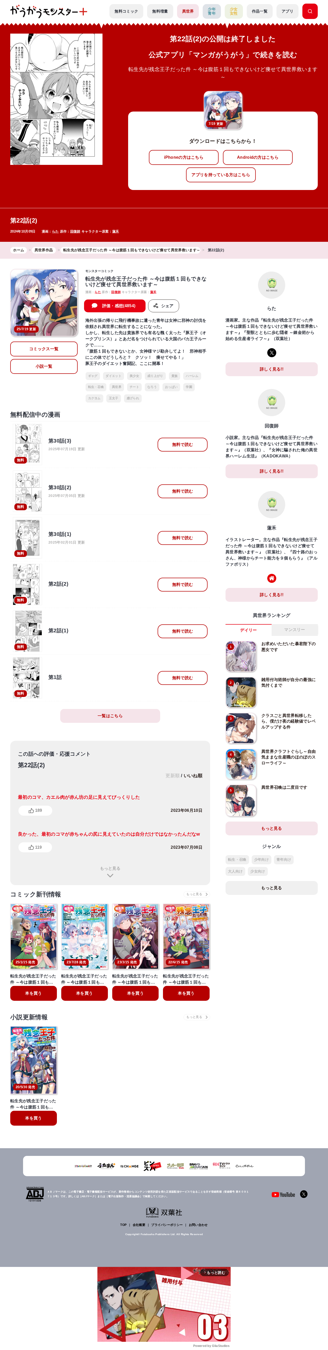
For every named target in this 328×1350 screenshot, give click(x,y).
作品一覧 (260, 11)
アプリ (287, 11)
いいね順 (193, 775)
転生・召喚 (96, 387)
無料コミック (126, 11)
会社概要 (139, 1225)
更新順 (173, 775)
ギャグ (93, 376)
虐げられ (133, 398)
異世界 (188, 11)
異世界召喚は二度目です (284, 787)
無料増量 (160, 11)
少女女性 (234, 11)
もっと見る (110, 868)
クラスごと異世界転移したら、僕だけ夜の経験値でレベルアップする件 (288, 721)
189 (38, 810)
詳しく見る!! (271, 369)
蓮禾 (115, 231)
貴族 (174, 376)
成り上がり (155, 376)
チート (134, 387)
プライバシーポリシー (167, 1225)
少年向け (261, 859)
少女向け (257, 871)
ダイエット (113, 376)
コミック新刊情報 (35, 894)
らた (55, 231)
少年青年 (212, 11)
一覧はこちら (110, 716)
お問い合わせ (198, 1225)
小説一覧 (44, 366)
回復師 (75, 231)
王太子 (113, 398)
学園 (189, 387)
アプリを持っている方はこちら (220, 175)
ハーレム (192, 376)
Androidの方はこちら (258, 157)
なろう (152, 387)
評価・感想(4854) (119, 306)
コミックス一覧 (43, 349)
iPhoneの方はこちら (183, 157)
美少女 (134, 376)
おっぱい (171, 387)
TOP (123, 1225)
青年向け (283, 859)
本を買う (33, 993)
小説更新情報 (29, 1017)
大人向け (235, 871)
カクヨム (94, 398)
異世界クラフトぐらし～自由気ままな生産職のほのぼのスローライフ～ (288, 757)
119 (38, 847)
